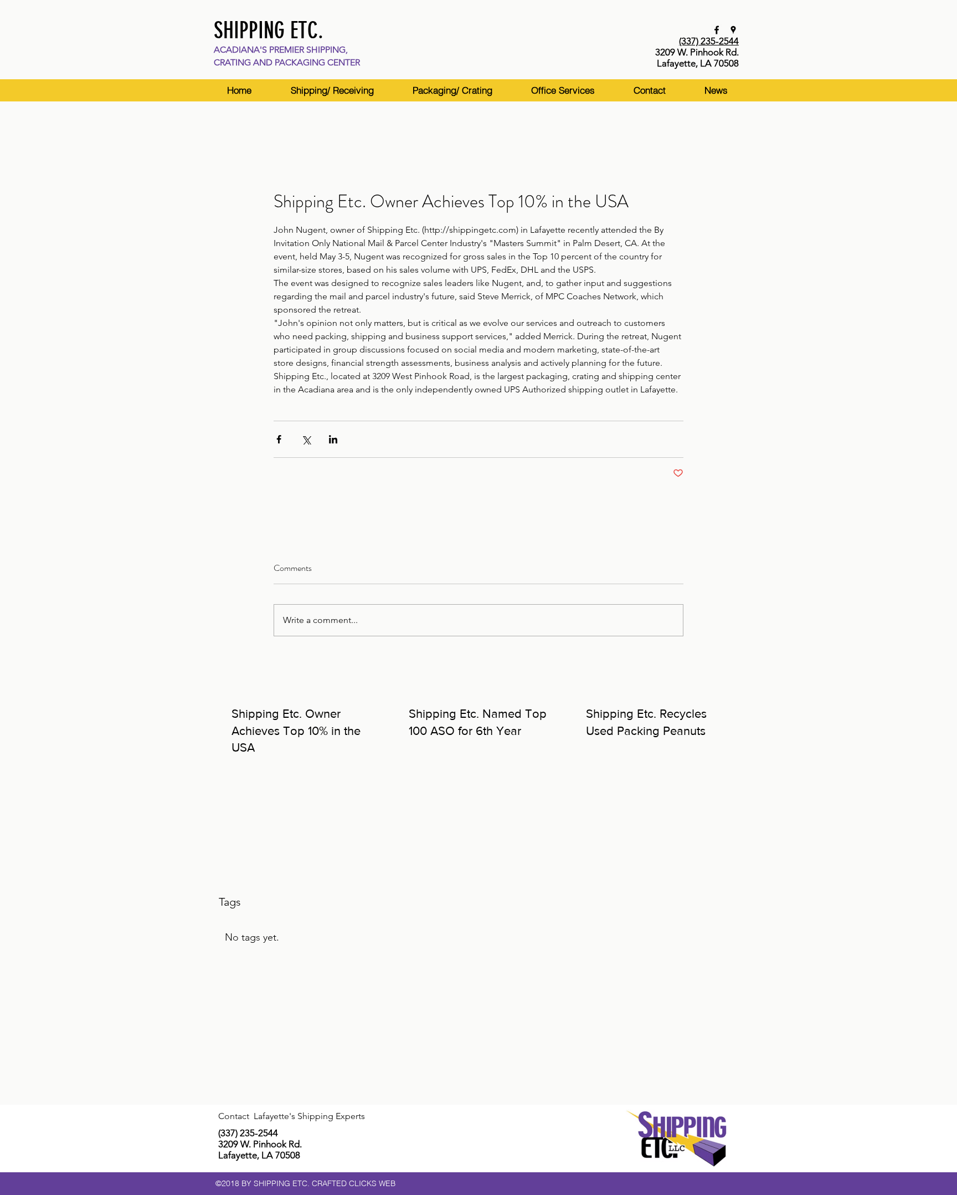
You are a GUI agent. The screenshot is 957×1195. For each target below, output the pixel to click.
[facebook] (716, 29)
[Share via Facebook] (279, 439)
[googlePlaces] (733, 29)
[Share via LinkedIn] (333, 439)
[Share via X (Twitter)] (306, 439)
